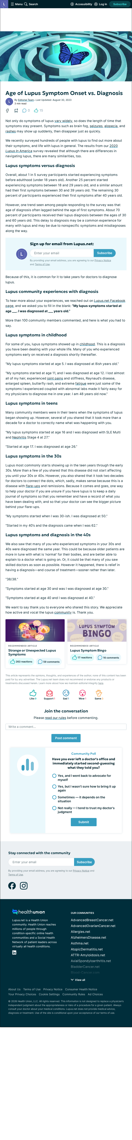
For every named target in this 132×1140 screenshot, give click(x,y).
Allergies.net (80, 932)
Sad (64, 695)
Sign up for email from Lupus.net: (62, 244)
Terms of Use (42, 264)
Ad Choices (95, 994)
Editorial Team (26, 99)
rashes (11, 131)
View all (79, 980)
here (100, 683)
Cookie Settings (49, 994)
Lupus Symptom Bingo (88, 650)
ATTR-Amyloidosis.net (88, 955)
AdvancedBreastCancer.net (92, 920)
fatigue (80, 383)
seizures (96, 126)
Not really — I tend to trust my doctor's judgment (86, 810)
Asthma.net (80, 943)
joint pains (55, 378)
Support (49, 695)
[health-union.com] (28, 913)
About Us (14, 989)
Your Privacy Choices (22, 994)
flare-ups (33, 486)
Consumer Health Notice (81, 989)
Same (97, 695)
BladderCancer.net (85, 967)
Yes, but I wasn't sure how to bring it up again (87, 788)
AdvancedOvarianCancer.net (93, 926)
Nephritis (19, 437)
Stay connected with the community (39, 853)
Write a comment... (22, 727)
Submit (83, 822)
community (63, 612)
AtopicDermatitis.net (87, 949)
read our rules (55, 718)
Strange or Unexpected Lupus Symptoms (32, 652)
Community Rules (73, 994)
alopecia (111, 126)
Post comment (66, 738)
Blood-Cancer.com (85, 973)
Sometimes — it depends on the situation (81, 799)
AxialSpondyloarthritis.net (91, 961)
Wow (81, 695)
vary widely (63, 121)
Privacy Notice (103, 260)
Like (31, 695)
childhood (87, 344)
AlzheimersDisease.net (88, 937)
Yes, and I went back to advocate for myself (84, 777)
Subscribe (119, 4)
